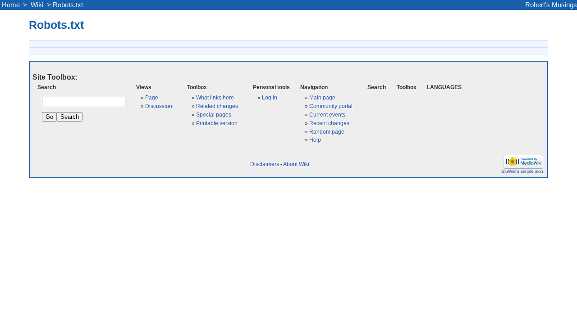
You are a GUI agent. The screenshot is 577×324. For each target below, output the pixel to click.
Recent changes (329, 123)
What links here (215, 97)
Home (11, 5)
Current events (327, 114)
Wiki (37, 5)
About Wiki (296, 164)
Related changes (217, 106)
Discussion (158, 106)
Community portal (331, 106)
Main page (322, 97)
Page (151, 97)
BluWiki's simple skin (522, 171)
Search (46, 87)
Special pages (213, 114)
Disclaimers (264, 164)
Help (315, 140)
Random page (326, 132)
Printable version (217, 123)
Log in (269, 97)
